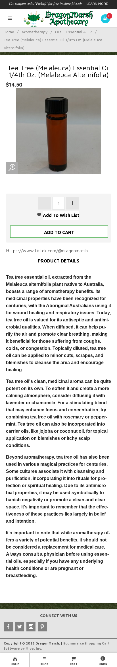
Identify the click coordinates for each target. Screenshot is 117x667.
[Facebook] (8, 626)
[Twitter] (19, 626)
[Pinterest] (42, 626)
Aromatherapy (35, 31)
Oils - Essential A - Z (73, 31)
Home (9, 31)
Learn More (97, 3)
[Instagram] (30, 626)
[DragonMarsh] (58, 18)
